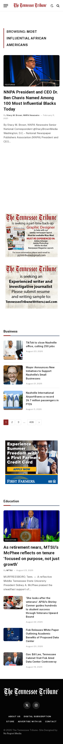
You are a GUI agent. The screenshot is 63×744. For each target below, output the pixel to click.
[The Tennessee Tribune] (30, 5)
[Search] (57, 6)
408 (31, 422)
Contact (51, 721)
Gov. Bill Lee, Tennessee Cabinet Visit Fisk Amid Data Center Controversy (41, 658)
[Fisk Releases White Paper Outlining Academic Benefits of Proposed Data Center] (13, 634)
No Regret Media (12, 733)
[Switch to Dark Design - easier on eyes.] (52, 5)
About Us (14, 716)
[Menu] (6, 6)
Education (10, 540)
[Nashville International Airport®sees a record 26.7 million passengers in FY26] (13, 400)
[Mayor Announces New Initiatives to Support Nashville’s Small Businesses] (13, 374)
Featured (10, 85)
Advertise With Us (30, 721)
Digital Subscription (37, 716)
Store (10, 721)
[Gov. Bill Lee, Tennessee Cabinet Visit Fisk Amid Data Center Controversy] (13, 659)
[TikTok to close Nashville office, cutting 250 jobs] (13, 350)
